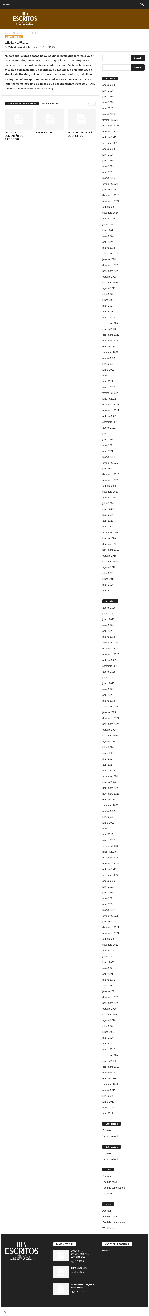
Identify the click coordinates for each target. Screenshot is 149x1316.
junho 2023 (108, 300)
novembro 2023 (110, 271)
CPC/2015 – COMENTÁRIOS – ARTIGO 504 (15, 136)
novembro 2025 (110, 131)
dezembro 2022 (110, 335)
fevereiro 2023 (110, 323)
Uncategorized (19, 33)
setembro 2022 (110, 352)
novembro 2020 (110, 480)
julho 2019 (108, 573)
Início (7, 33)
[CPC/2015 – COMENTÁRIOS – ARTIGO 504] (19, 119)
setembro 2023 (110, 282)
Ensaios (106, 1130)
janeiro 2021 (109, 468)
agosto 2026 (109, 85)
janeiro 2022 (109, 398)
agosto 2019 (109, 567)
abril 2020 (107, 521)
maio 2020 (108, 515)
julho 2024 (108, 224)
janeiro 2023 (109, 329)
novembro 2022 (110, 340)
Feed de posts (109, 1182)
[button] (142, 4)
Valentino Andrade (19, 47)
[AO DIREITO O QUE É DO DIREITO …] (82, 119)
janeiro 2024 (109, 259)
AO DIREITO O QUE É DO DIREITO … (80, 134)
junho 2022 (108, 369)
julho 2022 (108, 364)
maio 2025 (108, 166)
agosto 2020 (109, 497)
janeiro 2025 (109, 189)
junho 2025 (108, 160)
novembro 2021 (110, 410)
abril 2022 (107, 381)
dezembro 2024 (110, 195)
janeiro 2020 (109, 538)
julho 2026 (108, 90)
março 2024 (108, 247)
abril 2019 (107, 590)
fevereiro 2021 (110, 462)
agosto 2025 (109, 149)
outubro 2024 (109, 207)
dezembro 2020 (110, 474)
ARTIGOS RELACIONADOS (22, 103)
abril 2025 (107, 172)
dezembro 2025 (110, 125)
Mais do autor (50, 103)
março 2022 (108, 387)
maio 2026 (108, 102)
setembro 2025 (110, 143)
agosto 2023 (109, 288)
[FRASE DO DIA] (50, 119)
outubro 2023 (109, 276)
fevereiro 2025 (110, 183)
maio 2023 (108, 305)
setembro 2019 (110, 561)
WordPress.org (110, 1193)
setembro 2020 (110, 491)
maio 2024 (108, 236)
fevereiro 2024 (110, 253)
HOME (6, 4)
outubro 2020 (109, 486)
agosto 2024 (109, 218)
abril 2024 (107, 242)
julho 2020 (108, 503)
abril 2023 (107, 311)
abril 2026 (107, 108)
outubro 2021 (109, 416)
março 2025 (108, 178)
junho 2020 (108, 509)
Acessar (106, 1176)
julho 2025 (108, 154)
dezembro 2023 (110, 265)
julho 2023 (108, 294)
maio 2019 (108, 584)
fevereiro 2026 (110, 120)
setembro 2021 (110, 422)
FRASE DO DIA (44, 132)
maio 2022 (108, 375)
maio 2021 (108, 445)
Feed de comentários (113, 1187)
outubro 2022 (109, 346)
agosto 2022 (109, 358)
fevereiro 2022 (110, 393)
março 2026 (108, 114)
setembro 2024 (110, 213)
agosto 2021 (109, 428)
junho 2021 (108, 439)
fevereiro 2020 (110, 532)
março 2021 (108, 457)
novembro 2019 (110, 550)
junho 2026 (108, 96)
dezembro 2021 (110, 404)
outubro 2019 (109, 555)
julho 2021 (108, 433)
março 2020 (108, 526)
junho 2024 (108, 230)
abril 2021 (107, 451)
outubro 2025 (109, 137)
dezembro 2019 (110, 544)
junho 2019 (108, 579)
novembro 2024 (110, 201)
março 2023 (108, 317)
